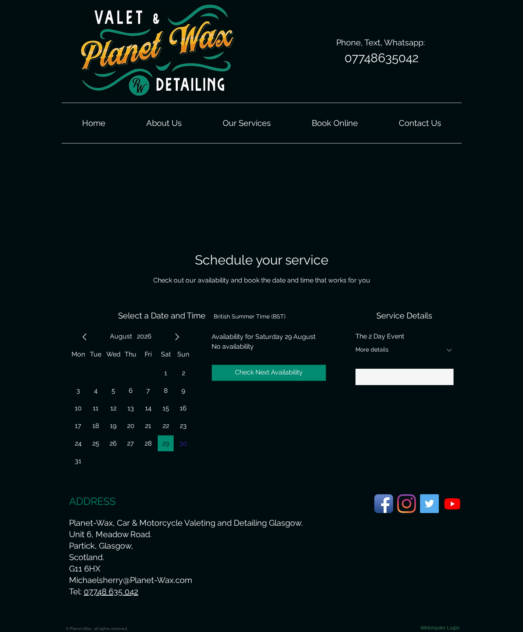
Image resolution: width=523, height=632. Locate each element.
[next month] (177, 337)
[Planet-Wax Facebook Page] (383, 503)
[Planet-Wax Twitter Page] (429, 503)
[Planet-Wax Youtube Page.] (452, 503)
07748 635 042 (111, 591)
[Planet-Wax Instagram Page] (406, 503)
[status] (250, 316)
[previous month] (84, 337)
